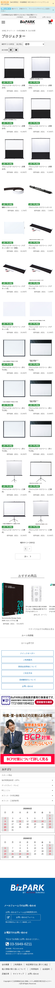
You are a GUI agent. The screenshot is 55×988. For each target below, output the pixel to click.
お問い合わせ (46, 17)
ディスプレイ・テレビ (10, 785)
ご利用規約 (34, 969)
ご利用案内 (19, 17)
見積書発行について (27, 680)
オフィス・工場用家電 (10, 801)
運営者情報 (32, 17)
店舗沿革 (5, 974)
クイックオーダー (27, 653)
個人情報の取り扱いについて (14, 969)
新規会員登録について (27, 666)
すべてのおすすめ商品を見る (42, 629)
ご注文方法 (27, 673)
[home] (27, 889)
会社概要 (5, 964)
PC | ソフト (6, 790)
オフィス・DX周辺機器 (17, 31)
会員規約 (46, 969)
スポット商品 (7, 775)
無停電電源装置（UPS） (11, 780)
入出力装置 (31, 31)
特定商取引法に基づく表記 (37, 964)
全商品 (4, 31)
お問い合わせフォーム (25, 917)
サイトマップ (18, 974)
